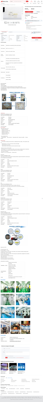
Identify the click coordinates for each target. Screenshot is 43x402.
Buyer (27, 3)
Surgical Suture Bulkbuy (25, 393)
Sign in (41, 1)
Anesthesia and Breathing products (35, 379)
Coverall (12, 379)
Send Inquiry (36, 37)
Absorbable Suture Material (19, 393)
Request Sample (36, 13)
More (1, 394)
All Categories (3, 3)
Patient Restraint (2, 381)
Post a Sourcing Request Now (20, 357)
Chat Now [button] (37, 39)
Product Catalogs (10, 377)
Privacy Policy (31, 399)
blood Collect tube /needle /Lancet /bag (26, 381)
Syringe (7, 388)
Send (6, 357)
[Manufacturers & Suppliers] (4, 1)
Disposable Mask (22, 388)
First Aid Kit (17, 388)
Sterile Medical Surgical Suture (11, 393)
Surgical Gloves (33, 380)
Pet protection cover (13, 381)
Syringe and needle (34, 381)
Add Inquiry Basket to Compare (12, 24)
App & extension (34, 3)
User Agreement (25, 399)
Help (30, 3)
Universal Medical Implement (12, 388)
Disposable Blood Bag (27, 388)
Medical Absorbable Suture (4, 393)
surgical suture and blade (13, 380)
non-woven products (24, 379)
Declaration (28, 399)
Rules (41, 3)
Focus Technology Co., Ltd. (17, 399)
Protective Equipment (3, 380)
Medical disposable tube (24, 380)
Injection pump (2, 379)
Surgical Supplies (3, 388)
